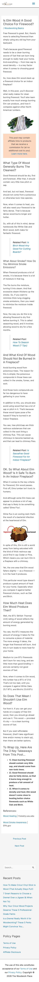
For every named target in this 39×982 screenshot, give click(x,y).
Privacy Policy (9, 947)
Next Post (19, 846)
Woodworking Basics (14, 28)
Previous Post (19, 839)
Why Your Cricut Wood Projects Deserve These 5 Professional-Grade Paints (18, 910)
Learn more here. (19, 154)
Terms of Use (9, 943)
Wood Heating (9, 816)
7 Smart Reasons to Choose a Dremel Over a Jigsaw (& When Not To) (17, 897)
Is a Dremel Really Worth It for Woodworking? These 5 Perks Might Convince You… (17, 922)
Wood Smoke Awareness (14, 822)
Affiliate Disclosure (12, 952)
